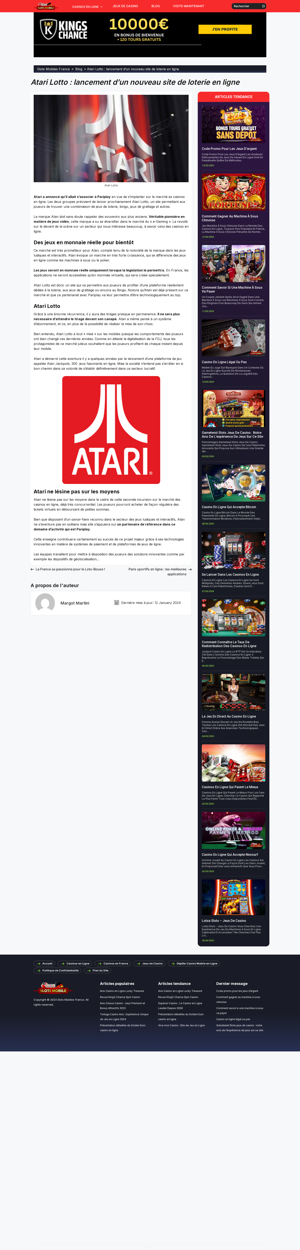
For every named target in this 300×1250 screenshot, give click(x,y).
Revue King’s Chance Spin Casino (120, 997)
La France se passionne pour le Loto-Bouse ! (70, 569)
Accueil (47, 963)
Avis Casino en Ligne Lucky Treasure (122, 990)
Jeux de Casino (125, 6)
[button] (150, 1247)
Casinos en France (115, 963)
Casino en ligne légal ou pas (233, 1019)
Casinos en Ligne (85, 6)
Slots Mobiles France (71, 999)
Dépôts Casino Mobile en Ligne (197, 963)
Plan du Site (100, 970)
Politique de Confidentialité (60, 970)
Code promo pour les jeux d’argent (237, 990)
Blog (155, 6)
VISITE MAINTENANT (188, 6)
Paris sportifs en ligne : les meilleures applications (158, 571)
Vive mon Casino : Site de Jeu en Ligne (181, 1025)
